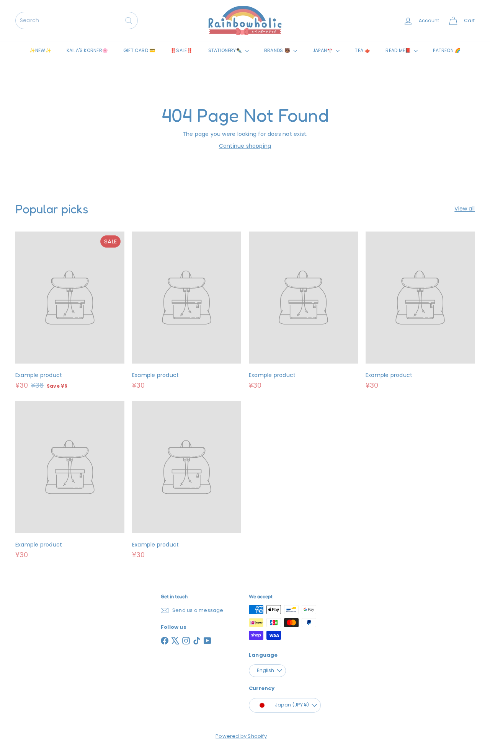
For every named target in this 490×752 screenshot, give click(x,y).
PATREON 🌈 (447, 50)
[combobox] (76, 20)
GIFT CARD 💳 (139, 50)
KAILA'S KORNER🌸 (87, 50)
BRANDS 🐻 (277, 50)
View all (464, 208)
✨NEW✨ (40, 50)
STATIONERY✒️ (225, 50)
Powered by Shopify (241, 736)
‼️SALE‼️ (181, 50)
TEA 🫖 (362, 50)
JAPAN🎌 (323, 50)
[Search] (128, 20)
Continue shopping (245, 146)
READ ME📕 (398, 50)
